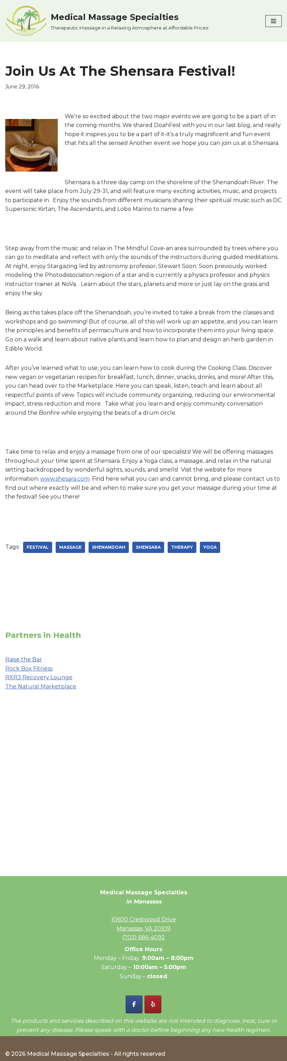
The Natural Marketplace (40, 686)
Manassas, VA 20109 (143, 928)
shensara (148, 547)
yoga (210, 547)
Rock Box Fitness (28, 668)
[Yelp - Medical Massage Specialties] (153, 1004)
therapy (182, 547)
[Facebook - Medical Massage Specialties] (134, 1004)
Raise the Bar (23, 659)
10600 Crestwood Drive (143, 919)
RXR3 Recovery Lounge (38, 677)
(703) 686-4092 (143, 937)
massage (70, 547)
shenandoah (108, 547)
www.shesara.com (65, 478)
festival (38, 547)
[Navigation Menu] (273, 21)
